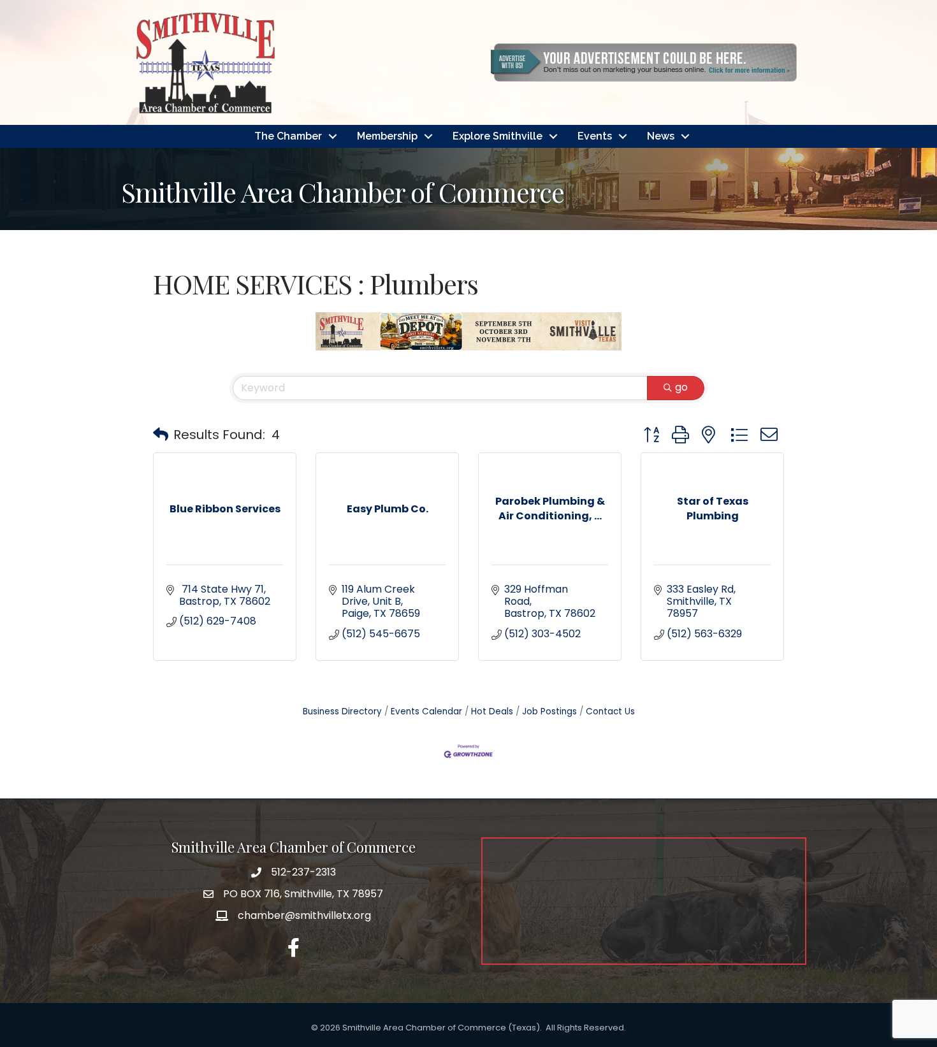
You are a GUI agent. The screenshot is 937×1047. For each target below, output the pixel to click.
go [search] (681, 387)
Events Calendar (426, 711)
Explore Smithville (497, 136)
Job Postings (549, 711)
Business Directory (342, 711)
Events (594, 136)
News (660, 136)
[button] (160, 434)
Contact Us (610, 711)
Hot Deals (492, 711)
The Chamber (288, 136)
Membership (387, 136)
